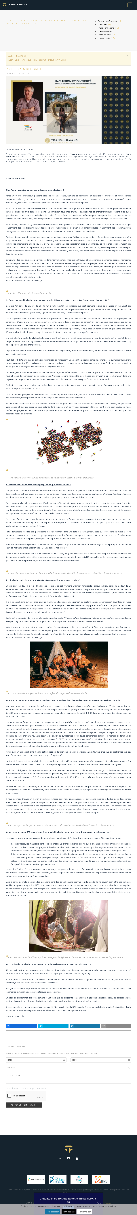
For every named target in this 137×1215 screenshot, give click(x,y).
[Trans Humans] (15, 5)
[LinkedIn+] (60, 1158)
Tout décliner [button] (68, 1211)
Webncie (108, 1203)
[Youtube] (76, 1158)
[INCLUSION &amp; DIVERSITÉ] (68, 110)
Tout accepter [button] (53, 1211)
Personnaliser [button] (85, 1211)
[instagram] (68, 1158)
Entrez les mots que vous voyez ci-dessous (26, 1088)
